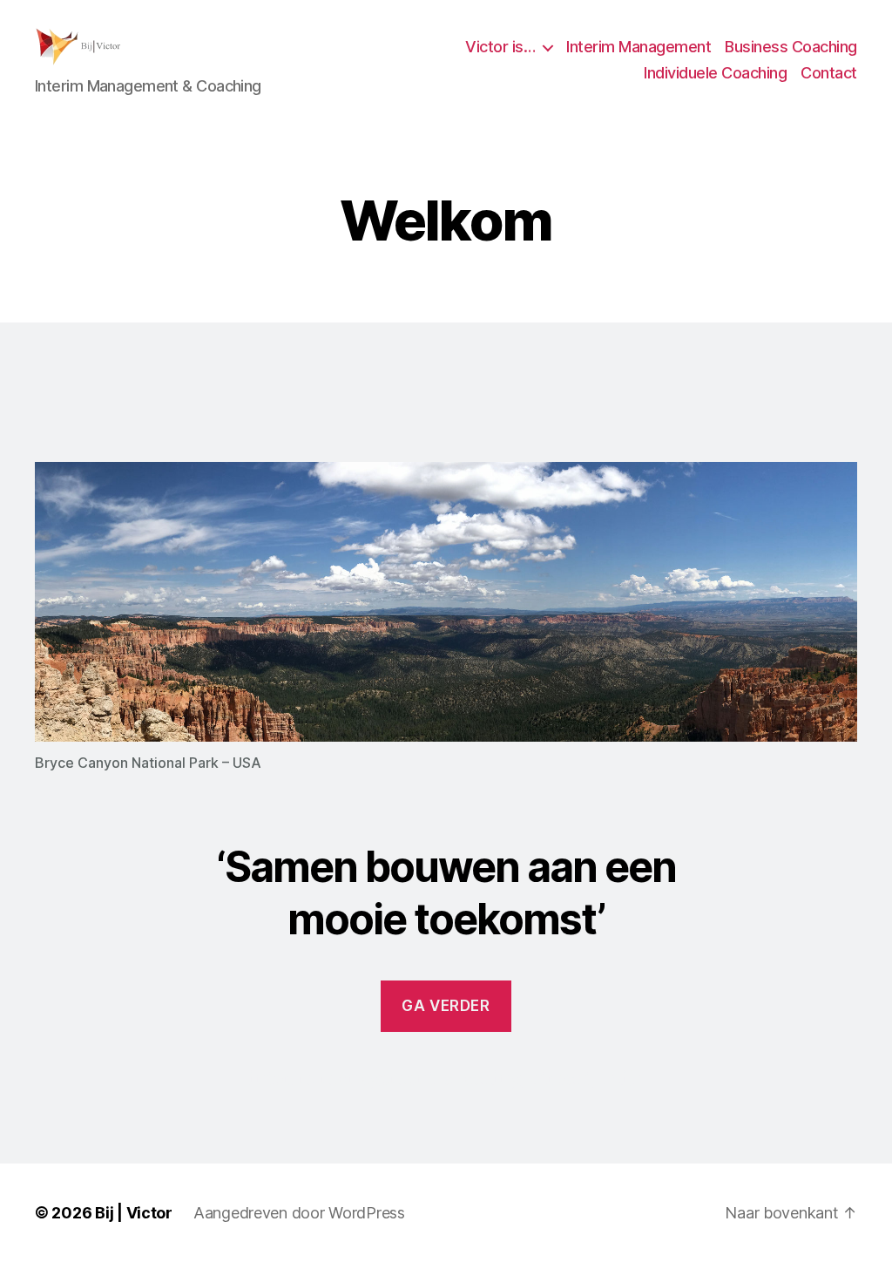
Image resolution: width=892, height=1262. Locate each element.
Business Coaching (791, 46)
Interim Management (638, 46)
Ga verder (446, 1005)
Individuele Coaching (715, 73)
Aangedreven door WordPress (299, 1213)
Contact (829, 73)
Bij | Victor (133, 1213)
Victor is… (500, 46)
